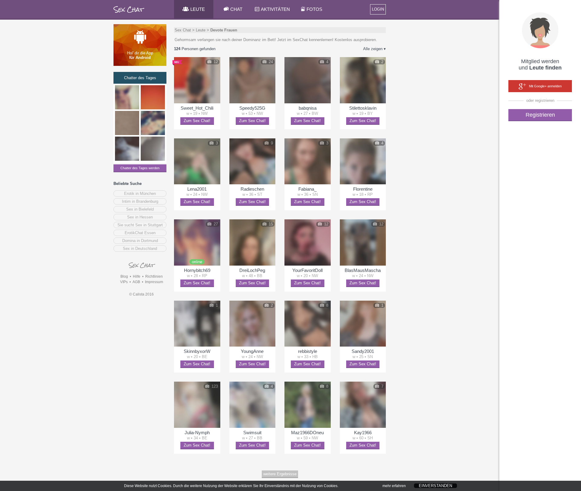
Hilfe (136, 276)
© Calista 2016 (141, 294)
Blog (124, 276)
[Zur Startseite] (129, 13)
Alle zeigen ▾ (374, 49)
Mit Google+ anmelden (545, 86)
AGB (136, 282)
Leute (200, 30)
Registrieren (540, 115)
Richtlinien (154, 276)
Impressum (154, 282)
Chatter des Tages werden (139, 168)
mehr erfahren (394, 486)
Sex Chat (183, 30)
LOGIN (378, 9)
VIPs (124, 282)
